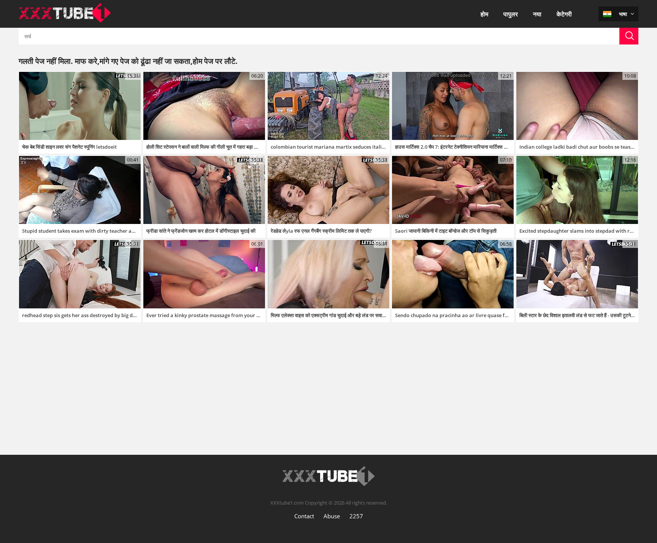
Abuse (332, 516)
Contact (304, 516)
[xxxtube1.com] (65, 20)
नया (537, 14)
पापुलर (510, 14)
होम (484, 14)
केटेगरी (564, 14)
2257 (356, 516)
